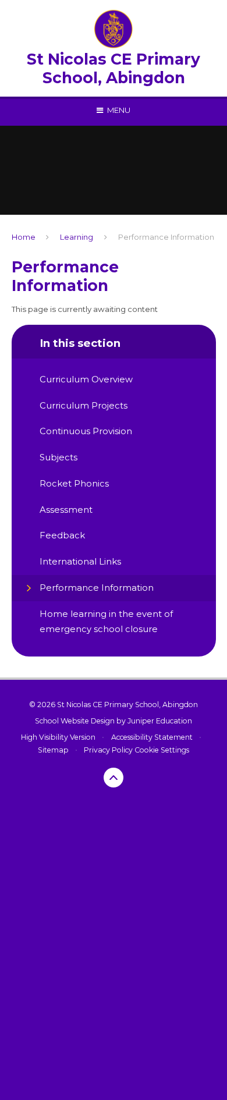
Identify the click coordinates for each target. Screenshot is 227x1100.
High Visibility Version (58, 737)
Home (24, 237)
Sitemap (53, 750)
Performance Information (166, 237)
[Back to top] (113, 777)
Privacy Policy (108, 750)
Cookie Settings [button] (161, 750)
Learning (76, 237)
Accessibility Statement (152, 737)
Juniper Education (159, 720)
